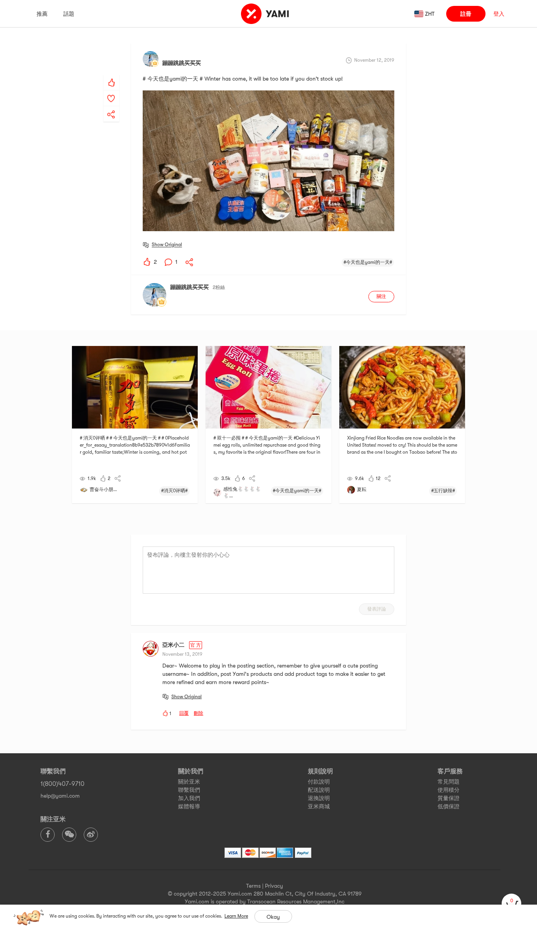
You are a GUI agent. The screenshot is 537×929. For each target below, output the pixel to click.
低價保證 (449, 806)
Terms (253, 886)
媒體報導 (189, 806)
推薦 (42, 14)
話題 (68, 14)
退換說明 (319, 798)
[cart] (511, 903)
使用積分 (449, 790)
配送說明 (319, 790)
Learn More (236, 916)
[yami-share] (111, 106)
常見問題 (449, 781)
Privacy (274, 886)
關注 (381, 296)
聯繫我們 (189, 790)
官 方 (195, 645)
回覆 (184, 713)
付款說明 (319, 781)
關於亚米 (189, 781)
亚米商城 (319, 806)
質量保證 (449, 798)
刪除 (198, 713)
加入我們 (189, 798)
